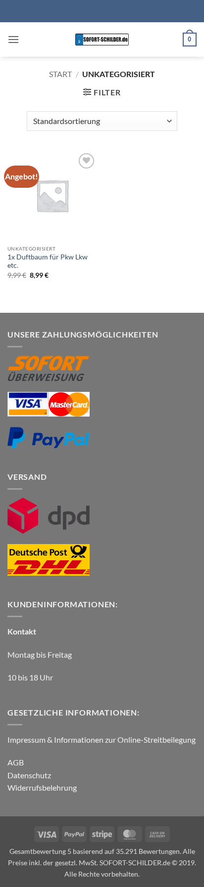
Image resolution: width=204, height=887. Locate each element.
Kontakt (21, 631)
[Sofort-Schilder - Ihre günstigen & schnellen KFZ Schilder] (102, 39)
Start (60, 74)
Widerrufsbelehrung (42, 787)
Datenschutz (29, 775)
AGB (15, 762)
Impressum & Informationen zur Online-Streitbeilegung (101, 739)
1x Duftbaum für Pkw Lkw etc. (47, 261)
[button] (13, 39)
